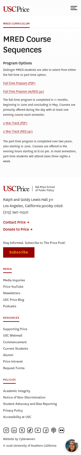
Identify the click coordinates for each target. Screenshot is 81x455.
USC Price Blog (13, 300)
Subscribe (18, 252)
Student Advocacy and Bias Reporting (30, 404)
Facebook (46, 430)
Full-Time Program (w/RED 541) (23, 91)
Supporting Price (15, 329)
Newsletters (11, 293)
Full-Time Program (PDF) (19, 83)
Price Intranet (13, 361)
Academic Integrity (16, 391)
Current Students (15, 348)
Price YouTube (13, 286)
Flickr (61, 430)
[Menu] (74, 8)
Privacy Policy (13, 410)
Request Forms (14, 368)
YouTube (38, 430)
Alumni (8, 355)
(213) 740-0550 (15, 212)
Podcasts (9, 306)
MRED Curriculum (16, 23)
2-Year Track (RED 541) (18, 131)
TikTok (30, 430)
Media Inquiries (14, 280)
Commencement (15, 342)
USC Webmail (12, 335)
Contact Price (14, 222)
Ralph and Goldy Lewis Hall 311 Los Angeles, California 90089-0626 (33, 202)
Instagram (6, 430)
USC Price (15, 8)
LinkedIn (14, 430)
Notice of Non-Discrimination (24, 397)
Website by (19, 439)
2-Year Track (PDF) (15, 123)
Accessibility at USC (17, 417)
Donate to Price (16, 229)
